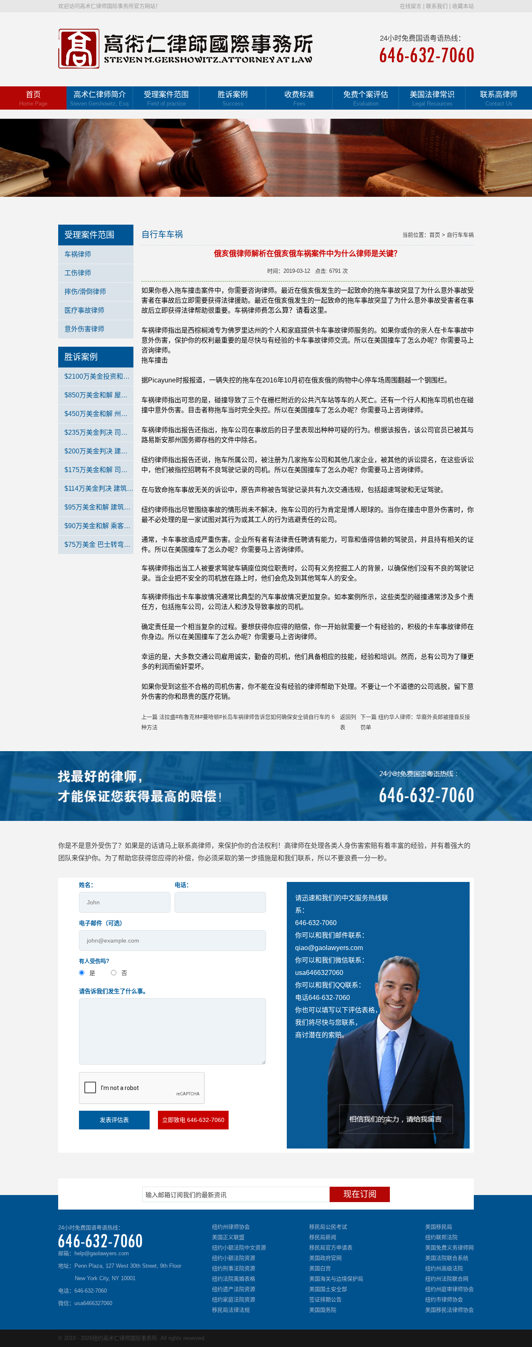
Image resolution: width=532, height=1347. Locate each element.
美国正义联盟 (228, 1237)
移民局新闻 (322, 1237)
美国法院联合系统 (446, 1258)
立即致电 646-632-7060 (193, 1120)
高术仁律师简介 (100, 99)
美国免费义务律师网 (449, 1247)
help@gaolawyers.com (101, 1253)
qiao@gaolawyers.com (329, 947)
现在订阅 (360, 1194)
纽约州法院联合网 (446, 1279)
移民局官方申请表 (330, 1247)
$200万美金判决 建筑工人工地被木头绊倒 (98, 451)
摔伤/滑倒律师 (85, 291)
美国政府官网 (325, 1258)
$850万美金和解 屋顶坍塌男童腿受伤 (98, 395)
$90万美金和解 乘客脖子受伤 (98, 525)
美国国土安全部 (328, 1289)
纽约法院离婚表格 (233, 1279)
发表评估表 (114, 1120)
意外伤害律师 (84, 329)
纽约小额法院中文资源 (239, 1247)
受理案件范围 (166, 99)
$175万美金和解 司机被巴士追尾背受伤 (98, 469)
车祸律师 (77, 254)
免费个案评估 (365, 99)
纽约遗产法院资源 (233, 1289)
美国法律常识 (432, 99)
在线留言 (410, 6)
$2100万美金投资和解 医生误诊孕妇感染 (98, 376)
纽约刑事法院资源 (233, 1268)
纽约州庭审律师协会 (449, 1289)
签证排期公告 (325, 1299)
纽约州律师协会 (231, 1227)
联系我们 (437, 6)
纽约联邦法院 (441, 1237)
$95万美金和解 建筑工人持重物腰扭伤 (98, 507)
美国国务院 (322, 1310)
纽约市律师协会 (444, 1299)
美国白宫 (320, 1268)
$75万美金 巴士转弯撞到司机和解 (98, 544)
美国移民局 (438, 1227)
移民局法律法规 (231, 1310)
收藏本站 (463, 6)
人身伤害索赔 (357, 845)
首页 (33, 99)
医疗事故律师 (84, 310)
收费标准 (299, 99)
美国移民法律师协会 (449, 1310)
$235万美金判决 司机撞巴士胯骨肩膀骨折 (98, 432)
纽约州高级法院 (444, 1268)
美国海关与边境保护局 (336, 1279)
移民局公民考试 (328, 1227)
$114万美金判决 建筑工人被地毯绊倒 (98, 488)
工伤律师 (77, 273)
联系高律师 (498, 99)
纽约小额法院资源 (233, 1258)
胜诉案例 (233, 99)
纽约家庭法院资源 (233, 1299)
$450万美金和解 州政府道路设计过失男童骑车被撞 (98, 413)
